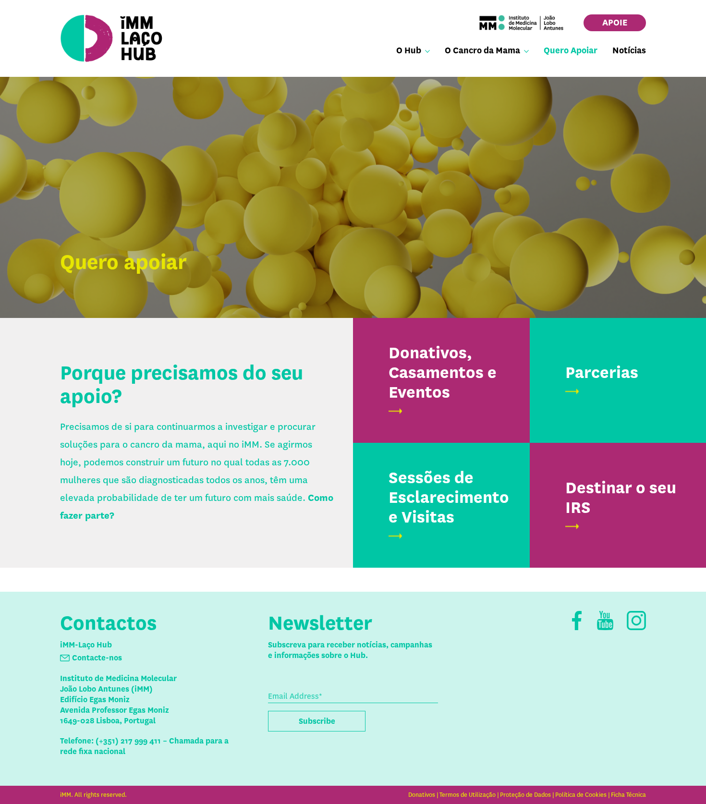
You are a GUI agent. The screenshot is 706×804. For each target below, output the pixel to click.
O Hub (408, 50)
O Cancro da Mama (482, 50)
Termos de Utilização (467, 795)
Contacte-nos (97, 658)
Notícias (629, 50)
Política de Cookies (581, 795)
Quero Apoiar (570, 50)
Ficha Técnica (628, 795)
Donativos (421, 795)
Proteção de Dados (525, 795)
